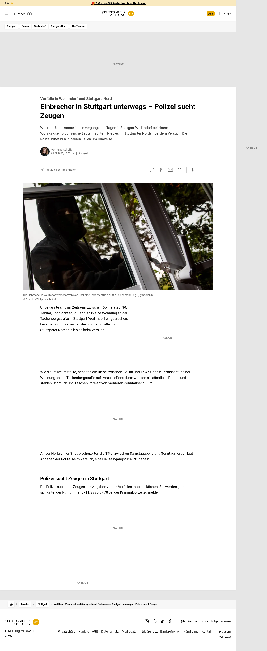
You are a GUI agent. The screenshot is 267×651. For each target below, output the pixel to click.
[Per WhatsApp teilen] (179, 170)
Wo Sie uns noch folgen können (209, 621)
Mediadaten (130, 631)
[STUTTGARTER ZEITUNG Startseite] (118, 13)
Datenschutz (110, 631)
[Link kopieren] (152, 170)
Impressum (223, 631)
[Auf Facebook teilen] (161, 170)
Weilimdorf (40, 26)
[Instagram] (147, 621)
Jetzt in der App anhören (61, 169)
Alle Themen (78, 26)
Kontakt (207, 631)
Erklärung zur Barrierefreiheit (160, 631)
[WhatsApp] (154, 621)
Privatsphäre (66, 631)
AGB (95, 631)
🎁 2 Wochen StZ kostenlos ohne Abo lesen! (118, 3)
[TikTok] (162, 621)
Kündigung (191, 631)
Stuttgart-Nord (58, 26)
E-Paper (19, 14)
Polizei (25, 26)
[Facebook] (170, 621)
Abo (210, 13)
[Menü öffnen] (6, 14)
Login (227, 13)
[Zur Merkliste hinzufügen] (192, 170)
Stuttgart (11, 26)
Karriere (83, 631)
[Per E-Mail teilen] (170, 170)
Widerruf (225, 637)
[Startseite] (11, 604)
